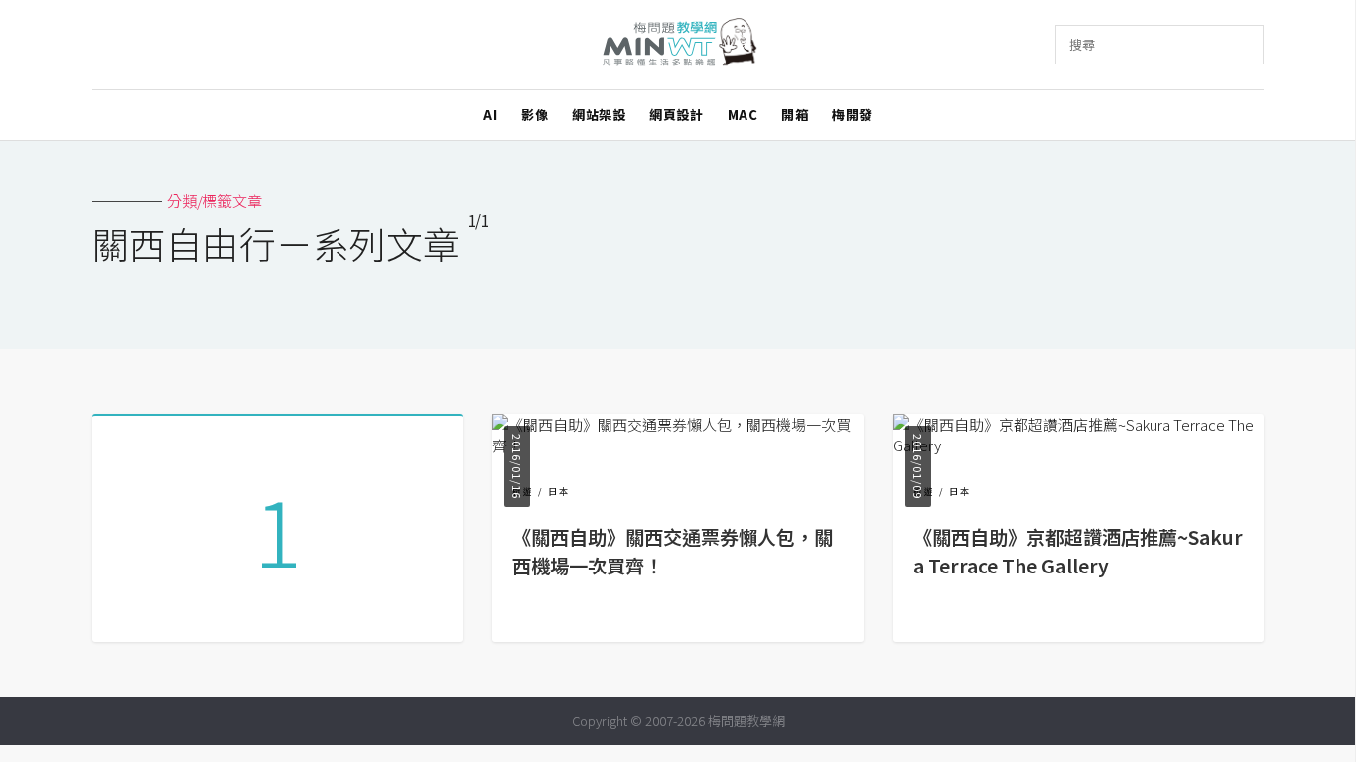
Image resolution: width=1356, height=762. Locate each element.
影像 (534, 114)
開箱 (794, 114)
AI (490, 114)
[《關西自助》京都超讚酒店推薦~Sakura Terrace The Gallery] (1078, 445)
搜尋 (1082, 44)
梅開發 (852, 114)
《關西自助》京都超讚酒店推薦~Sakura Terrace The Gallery (1078, 551)
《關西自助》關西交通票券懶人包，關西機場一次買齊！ (672, 551)
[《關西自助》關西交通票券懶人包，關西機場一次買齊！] (677, 445)
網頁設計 (676, 114)
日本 (559, 491)
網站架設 (598, 114)
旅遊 (523, 491)
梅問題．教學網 (678, 45)
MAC (743, 114)
